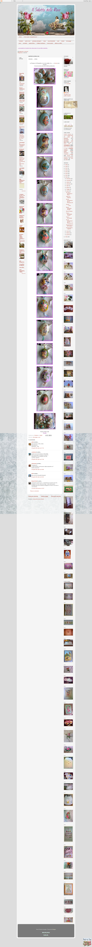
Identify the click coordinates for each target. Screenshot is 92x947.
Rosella (67, 92)
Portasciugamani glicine (69, 228)
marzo (67, 231)
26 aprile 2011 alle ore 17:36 (38, 459)
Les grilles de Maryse (21, 265)
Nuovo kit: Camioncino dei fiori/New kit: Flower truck (21, 137)
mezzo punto (50, 43)
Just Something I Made (21, 270)
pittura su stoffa (58, 43)
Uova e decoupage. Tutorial (69, 214)
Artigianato (20, 52)
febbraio (68, 232)
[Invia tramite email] (46, 435)
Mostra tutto (23, 273)
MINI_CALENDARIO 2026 (22, 101)
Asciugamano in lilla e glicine (69, 225)
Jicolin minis (20, 226)
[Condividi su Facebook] (49, 435)
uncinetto (25, 43)
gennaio (68, 234)
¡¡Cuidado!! (21, 145)
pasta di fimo (32, 43)
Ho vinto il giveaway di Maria (69, 193)
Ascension (34, 463)
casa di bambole (51, 41)
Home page (44, 496)
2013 (66, 173)
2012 (66, 175)
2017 (66, 168)
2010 (66, 236)
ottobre (68, 182)
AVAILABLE (21, 123)
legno (70, 142)
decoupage (68, 41)
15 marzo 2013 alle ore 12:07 (38, 488)
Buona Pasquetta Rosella (68, 208)
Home (20, 36)
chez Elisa (21, 267)
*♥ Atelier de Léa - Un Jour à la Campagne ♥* (22, 196)
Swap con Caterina (68, 197)
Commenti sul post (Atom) (38, 499)
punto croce (27, 41)
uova (20, 43)
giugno (68, 187)
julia (33, 442)
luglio (67, 185)
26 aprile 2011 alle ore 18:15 (38, 477)
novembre (68, 180)
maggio (68, 189)
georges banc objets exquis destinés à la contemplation (22, 238)
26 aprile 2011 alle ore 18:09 (38, 469)
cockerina (34, 452)
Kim (32, 473)
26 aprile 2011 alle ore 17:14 (38, 448)
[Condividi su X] (48, 435)
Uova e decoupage (69, 217)
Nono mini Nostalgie (21, 105)
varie (58, 41)
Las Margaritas (21, 261)
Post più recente (33, 496)
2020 (66, 166)
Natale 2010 (70, 135)
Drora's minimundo (22, 88)
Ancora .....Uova (68, 205)
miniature (21, 41)
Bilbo (20, 112)
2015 (66, 169)
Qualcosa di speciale (21, 116)
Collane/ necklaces (41, 43)
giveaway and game (36, 41)
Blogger (54, 929)
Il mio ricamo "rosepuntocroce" (30, 36)
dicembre (68, 178)
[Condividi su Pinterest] (51, 435)
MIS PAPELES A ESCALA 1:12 (21, 181)
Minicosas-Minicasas (21, 93)
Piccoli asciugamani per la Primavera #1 (69, 221)
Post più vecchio (56, 496)
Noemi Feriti (34, 481)
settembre (68, 183)
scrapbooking (66, 154)
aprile (67, 191)
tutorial (62, 41)
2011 (66, 177)
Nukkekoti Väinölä (21, 207)
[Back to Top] (87, 942)
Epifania (65, 135)
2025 (66, 164)
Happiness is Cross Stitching (21, 216)
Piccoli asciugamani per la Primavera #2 (69, 201)
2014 (66, 171)
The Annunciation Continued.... (21, 83)
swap (44, 41)
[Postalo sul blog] (47, 435)
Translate (69, 83)
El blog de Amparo (21, 150)
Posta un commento (34, 491)
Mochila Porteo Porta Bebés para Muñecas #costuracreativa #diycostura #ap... (22, 160)
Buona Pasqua (69, 211)
